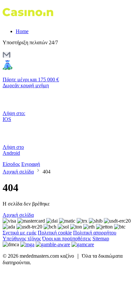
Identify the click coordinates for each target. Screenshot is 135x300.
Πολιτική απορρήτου (94, 232)
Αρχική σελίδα (18, 171)
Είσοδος (11, 164)
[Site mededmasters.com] (30, 20)
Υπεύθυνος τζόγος (22, 238)
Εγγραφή (30, 164)
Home (22, 31)
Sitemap (100, 238)
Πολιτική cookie (55, 232)
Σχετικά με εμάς (19, 232)
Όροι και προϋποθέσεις (66, 238)
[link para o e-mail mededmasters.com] (6, 57)
